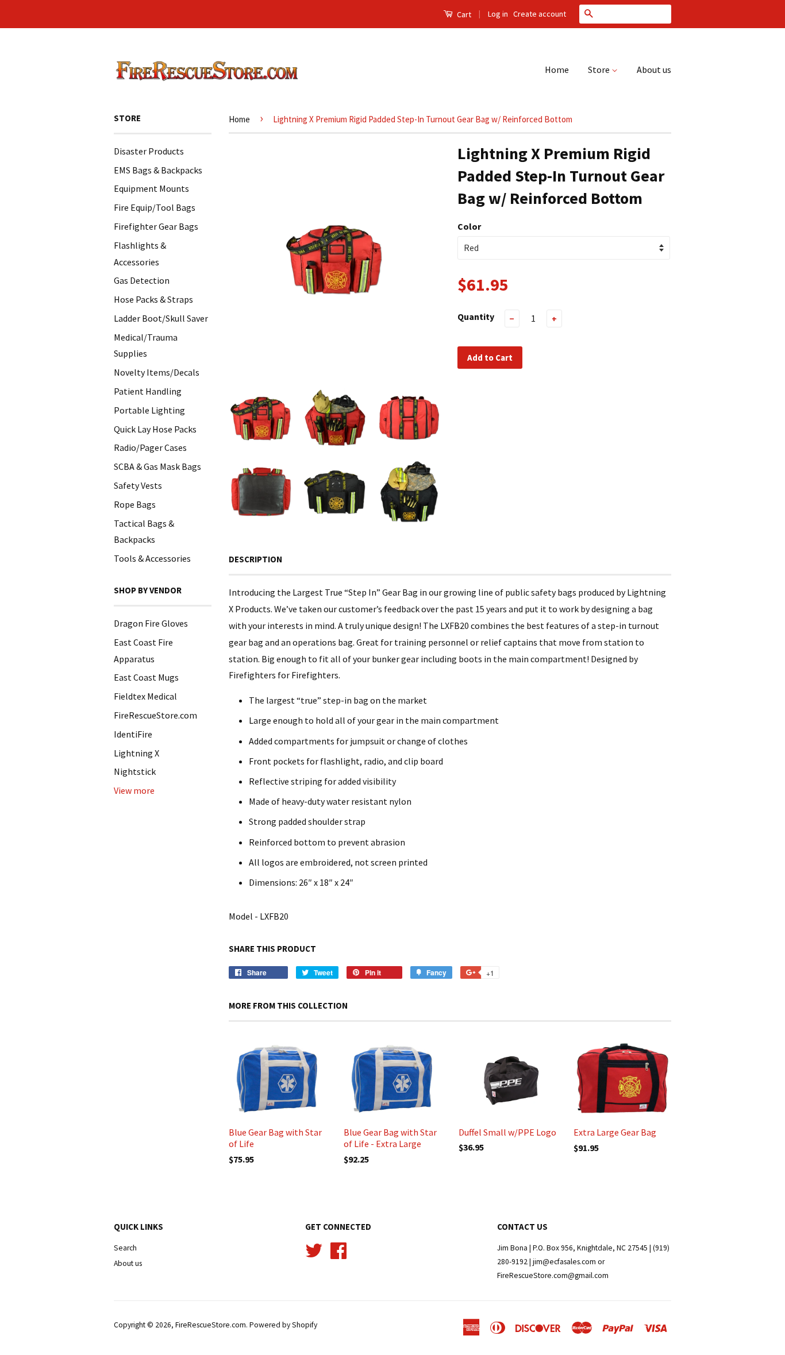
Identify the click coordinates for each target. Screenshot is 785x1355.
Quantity (475, 316)
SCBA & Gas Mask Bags (157, 466)
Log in (498, 14)
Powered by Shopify (283, 1325)
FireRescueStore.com (155, 715)
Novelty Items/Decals (156, 372)
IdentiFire (133, 734)
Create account (539, 14)
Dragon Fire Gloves (151, 623)
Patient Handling (148, 391)
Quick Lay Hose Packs (155, 429)
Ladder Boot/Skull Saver (161, 318)
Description (255, 559)
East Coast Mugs (146, 677)
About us (654, 69)
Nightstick (135, 771)
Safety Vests (138, 485)
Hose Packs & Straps (153, 299)
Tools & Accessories (152, 558)
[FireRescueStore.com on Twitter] (313, 1249)
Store (599, 69)
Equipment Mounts (151, 188)
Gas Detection (142, 280)
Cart (463, 14)
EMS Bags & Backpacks (158, 170)
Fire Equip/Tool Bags (154, 207)
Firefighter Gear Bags (156, 226)
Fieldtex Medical (145, 696)
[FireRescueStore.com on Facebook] (338, 1249)
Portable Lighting (149, 410)
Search (125, 1248)
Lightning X (136, 753)
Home (557, 69)
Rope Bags (135, 504)
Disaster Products (149, 151)
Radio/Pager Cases (150, 447)
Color (469, 226)
